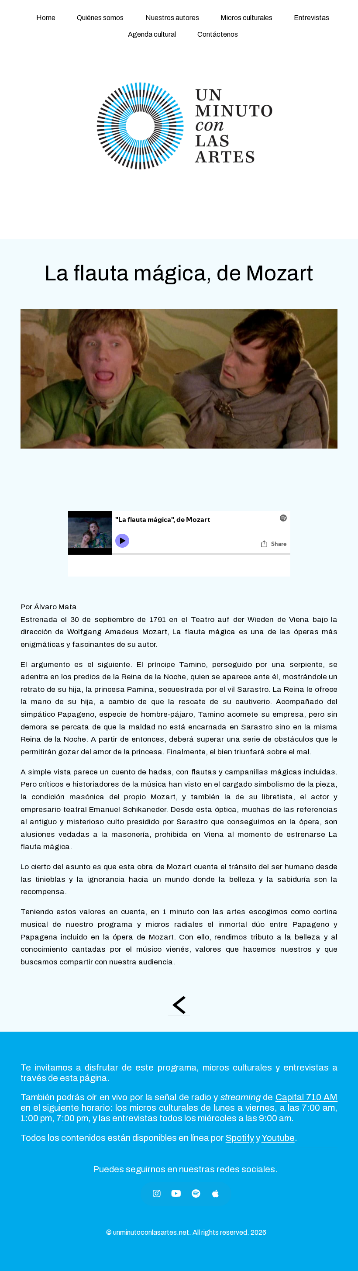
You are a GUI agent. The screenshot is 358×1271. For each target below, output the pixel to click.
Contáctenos (217, 34)
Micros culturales (246, 17)
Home (45, 17)
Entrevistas (311, 17)
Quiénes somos (100, 17)
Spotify (240, 1138)
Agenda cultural (152, 34)
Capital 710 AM (306, 1097)
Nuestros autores (172, 17)
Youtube (278, 1138)
